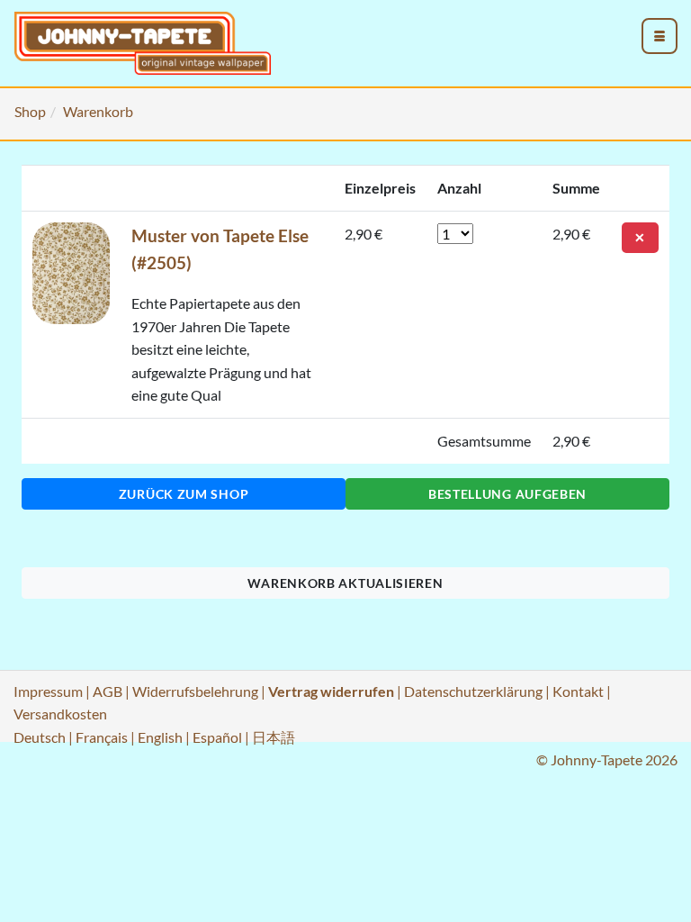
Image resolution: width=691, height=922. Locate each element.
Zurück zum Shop (184, 494)
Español (217, 737)
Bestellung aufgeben (507, 494)
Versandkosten (60, 713)
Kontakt (578, 691)
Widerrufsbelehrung (195, 691)
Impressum (48, 691)
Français (102, 737)
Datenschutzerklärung (473, 691)
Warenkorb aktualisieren (345, 583)
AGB (107, 691)
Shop (30, 111)
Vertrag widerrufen (331, 691)
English (160, 737)
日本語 (273, 737)
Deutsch (39, 737)
